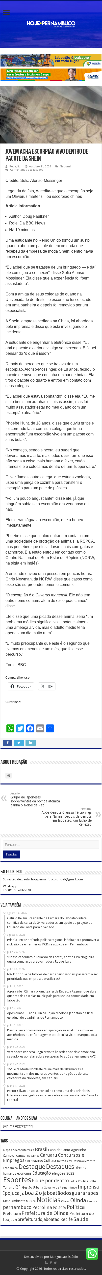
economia (24, 1173)
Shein (64, 251)
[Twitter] (55, 1263)
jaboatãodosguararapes (70, 1193)
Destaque (32, 1166)
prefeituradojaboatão (38, 1219)
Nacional (65, 166)
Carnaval (9, 1155)
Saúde (81, 1219)
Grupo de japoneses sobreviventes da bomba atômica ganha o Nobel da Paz (35, 799)
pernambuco (17, 1207)
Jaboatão (31, 1193)
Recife (66, 1219)
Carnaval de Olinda (27, 1155)
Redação (15, 166)
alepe (6, 1150)
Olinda (78, 1200)
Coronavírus (34, 1161)
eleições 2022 (63, 1173)
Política (76, 1207)
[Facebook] (50, 1263)
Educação (41, 1173)
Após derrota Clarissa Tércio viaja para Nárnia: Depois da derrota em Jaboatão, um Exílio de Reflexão (67, 816)
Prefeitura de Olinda (45, 1213)
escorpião (60, 299)
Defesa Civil (64, 1161)
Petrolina (42, 1207)
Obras (65, 1201)
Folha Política (79, 1181)
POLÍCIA (59, 1208)
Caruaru (48, 1155)
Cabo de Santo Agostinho (67, 1150)
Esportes (17, 1180)
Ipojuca (11, 1193)
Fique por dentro (50, 1181)
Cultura (50, 1160)
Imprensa (88, 1187)
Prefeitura (12, 1213)
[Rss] (46, 1263)
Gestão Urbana (32, 1187)
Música (31, 1201)
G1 (18, 1187)
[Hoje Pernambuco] (51, 23)
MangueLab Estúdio (64, 1257)
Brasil (41, 1149)
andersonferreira (22, 1150)
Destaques (60, 1166)
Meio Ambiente (14, 1201)
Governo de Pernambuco (60, 1187)
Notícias (48, 1200)
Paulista (92, 1201)
